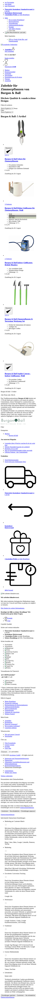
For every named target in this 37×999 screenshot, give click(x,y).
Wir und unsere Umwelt (12, 734)
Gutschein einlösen (11, 728)
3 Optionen (8, 204)
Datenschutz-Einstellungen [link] (13, 767)
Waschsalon (8, 736)
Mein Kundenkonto (11, 708)
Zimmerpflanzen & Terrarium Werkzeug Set (19, 320)
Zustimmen (5, 811)
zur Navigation (9, 2)
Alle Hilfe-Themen (15, 29)
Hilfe (6, 18)
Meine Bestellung (10, 701)
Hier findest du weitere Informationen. (13, 608)
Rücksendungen (14, 21)
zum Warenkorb (10, 6)
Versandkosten (13, 23)
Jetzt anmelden (9, 51)
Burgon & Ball (13, 435)
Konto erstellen (9, 58)
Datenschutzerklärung (27, 807)
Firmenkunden (9, 710)
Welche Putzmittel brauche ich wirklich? (17, 447)
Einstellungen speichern (8, 995)
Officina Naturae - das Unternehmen (16, 452)
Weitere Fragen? (10, 714)
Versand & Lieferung (11, 703)
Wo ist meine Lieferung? (12, 726)
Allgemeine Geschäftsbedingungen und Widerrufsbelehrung (17, 763)
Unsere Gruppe (9, 745)
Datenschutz (8, 760)
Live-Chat (12, 30)
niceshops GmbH (15, 755)
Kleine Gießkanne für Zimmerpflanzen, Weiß (20, 209)
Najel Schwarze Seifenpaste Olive (15, 462)
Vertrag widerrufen (7, 776)
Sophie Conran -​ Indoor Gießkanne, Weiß (18, 375)
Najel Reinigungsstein (11, 460)
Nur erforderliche (14, 811)
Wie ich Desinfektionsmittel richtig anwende (18, 450)
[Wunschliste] (6, 61)
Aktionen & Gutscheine (12, 712)
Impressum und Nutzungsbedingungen (17, 758)
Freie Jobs (8, 748)
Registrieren (8, 722)
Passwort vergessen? (11, 724)
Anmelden (8, 720)
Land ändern (14, 752)
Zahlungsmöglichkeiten (16, 25)
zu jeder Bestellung (17, 15)
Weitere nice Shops (11, 772)
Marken (7, 434)
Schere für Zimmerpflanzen (15, 160)
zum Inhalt (8, 4)
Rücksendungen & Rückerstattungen (16, 705)
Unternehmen (9, 771)
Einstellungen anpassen (28, 811)
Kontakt (11, 27)
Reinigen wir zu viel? (11, 449)
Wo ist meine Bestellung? (16, 20)
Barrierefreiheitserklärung (13, 765)
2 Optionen (8, 259)
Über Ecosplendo (10, 743)
